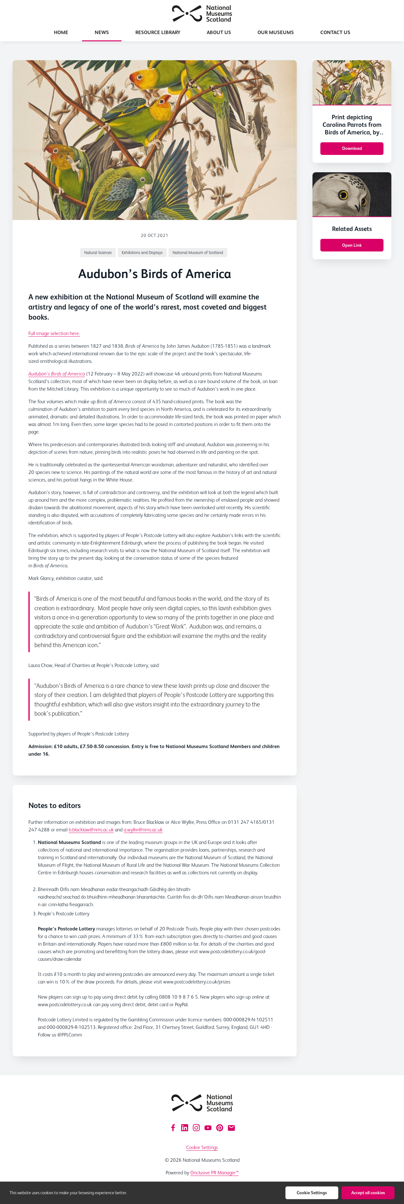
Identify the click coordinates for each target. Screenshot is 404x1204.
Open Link (352, 245)
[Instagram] (196, 1127)
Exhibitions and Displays (142, 252)
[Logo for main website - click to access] (202, 1103)
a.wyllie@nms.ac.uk (143, 830)
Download (352, 148)
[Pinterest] (219, 1127)
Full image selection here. (54, 333)
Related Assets (352, 228)
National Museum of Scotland (198, 252)
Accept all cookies (368, 1192)
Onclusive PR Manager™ (214, 1173)
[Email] (231, 1127)
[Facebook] (172, 1127)
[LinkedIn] (184, 1127)
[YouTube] (208, 1127)
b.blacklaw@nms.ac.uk (91, 830)
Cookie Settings (202, 1147)
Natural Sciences (98, 252)
